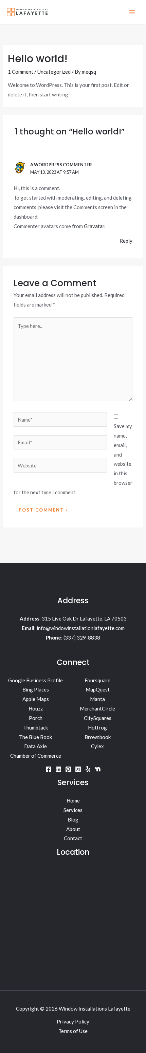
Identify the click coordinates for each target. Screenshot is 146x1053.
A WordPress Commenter (61, 164)
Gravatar (94, 226)
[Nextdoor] (98, 769)
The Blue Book (35, 737)
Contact (73, 838)
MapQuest (98, 689)
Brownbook (98, 737)
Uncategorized (54, 72)
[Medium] (78, 769)
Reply (126, 241)
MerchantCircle (97, 708)
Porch (35, 718)
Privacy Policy (73, 1021)
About (73, 829)
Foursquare (97, 680)
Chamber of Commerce (35, 756)
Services (73, 810)
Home (73, 800)
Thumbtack (35, 727)
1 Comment (20, 72)
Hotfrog (97, 727)
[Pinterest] (68, 769)
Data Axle (35, 746)
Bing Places (35, 689)
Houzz (36, 708)
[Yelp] (88, 769)
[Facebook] (48, 769)
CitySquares (97, 718)
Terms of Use (73, 1031)
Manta (97, 699)
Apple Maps (35, 699)
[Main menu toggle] (132, 12)
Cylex (97, 746)
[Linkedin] (58, 769)
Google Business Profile (35, 680)
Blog (73, 819)
